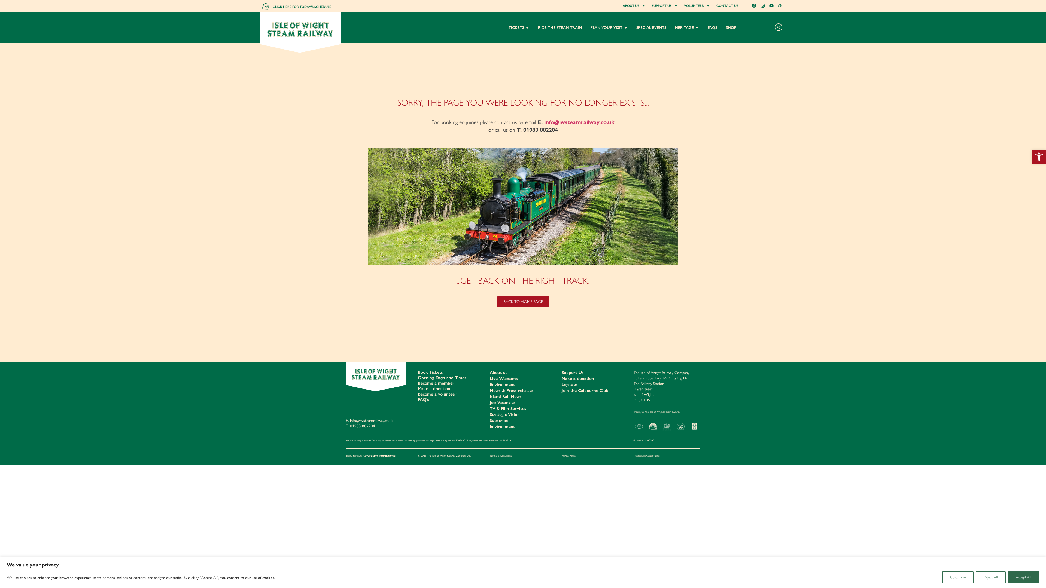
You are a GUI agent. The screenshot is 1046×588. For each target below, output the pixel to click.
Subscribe (499, 420)
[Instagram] (762, 5)
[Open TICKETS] (527, 27)
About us (498, 372)
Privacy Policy (569, 455)
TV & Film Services (508, 408)
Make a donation (434, 388)
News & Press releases (512, 390)
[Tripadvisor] (780, 5)
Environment (502, 384)
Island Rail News (506, 396)
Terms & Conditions (501, 455)
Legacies (570, 384)
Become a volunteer (437, 394)
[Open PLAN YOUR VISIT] (626, 27)
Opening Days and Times (442, 377)
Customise (958, 577)
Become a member (436, 383)
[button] (1039, 157)
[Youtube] (771, 5)
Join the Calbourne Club (585, 390)
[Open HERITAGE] (697, 27)
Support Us (573, 372)
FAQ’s (423, 399)
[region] (523, 572)
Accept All (1023, 577)
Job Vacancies (503, 402)
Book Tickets (430, 372)
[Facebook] (754, 5)
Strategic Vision (505, 414)
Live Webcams (504, 378)
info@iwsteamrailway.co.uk (579, 122)
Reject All (991, 577)
